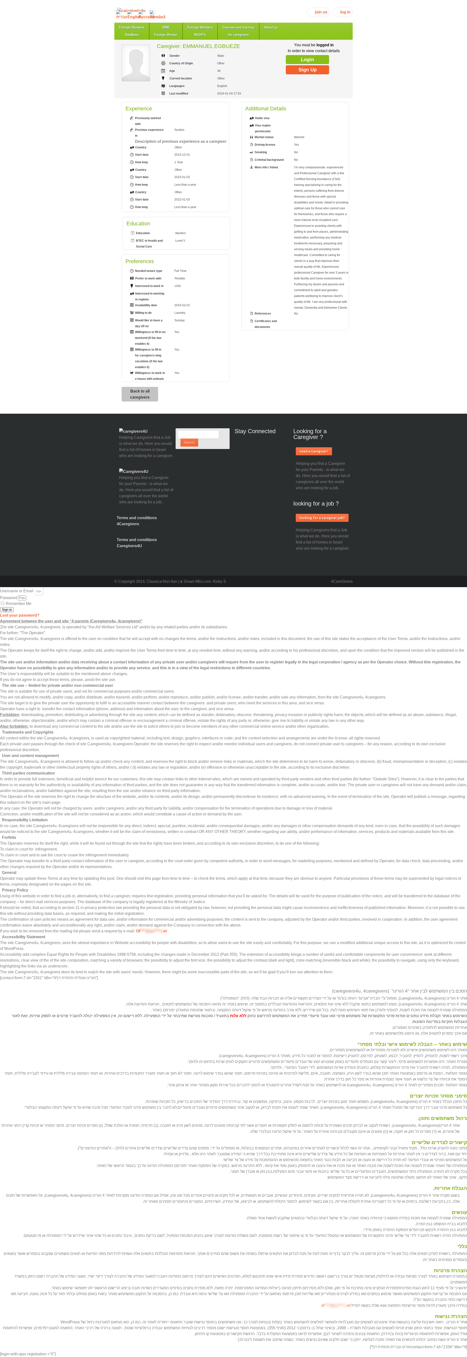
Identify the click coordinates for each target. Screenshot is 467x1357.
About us (271, 27)
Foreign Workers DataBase (131, 31)
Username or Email (16, 591)
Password (8, 598)
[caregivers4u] (235, 11)
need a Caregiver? (313, 451)
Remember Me (18, 604)
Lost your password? (19, 615)
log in (345, 12)
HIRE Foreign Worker (166, 31)
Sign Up (307, 69)
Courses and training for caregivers (238, 31)
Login (307, 59)
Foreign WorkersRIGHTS (200, 31)
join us (321, 12)
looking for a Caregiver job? (322, 518)
